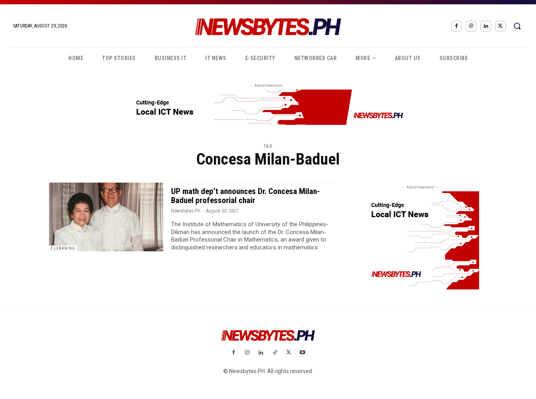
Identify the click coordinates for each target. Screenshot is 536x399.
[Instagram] (471, 26)
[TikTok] (275, 353)
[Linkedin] (485, 26)
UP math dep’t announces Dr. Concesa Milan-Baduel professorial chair (245, 196)
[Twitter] (500, 26)
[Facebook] (456, 26)
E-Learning (63, 248)
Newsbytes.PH (186, 211)
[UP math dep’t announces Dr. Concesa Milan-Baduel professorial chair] (106, 217)
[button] (517, 25)
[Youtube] (302, 353)
